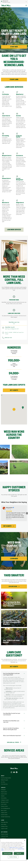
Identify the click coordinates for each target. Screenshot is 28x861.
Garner (2, 757)
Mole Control (3, 810)
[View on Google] (4, 508)
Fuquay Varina (23, 755)
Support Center (4, 828)
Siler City (10, 758)
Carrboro (7, 755)
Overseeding (3, 798)
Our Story (3, 782)
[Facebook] (16, 772)
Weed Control (4, 791)
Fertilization (3, 789)
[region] (13, 850)
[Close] (24, 840)
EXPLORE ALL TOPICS (13, 742)
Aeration (2, 796)
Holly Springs (13, 757)
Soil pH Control (4, 814)
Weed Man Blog (4, 822)
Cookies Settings (13, 856)
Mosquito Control (4, 802)
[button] (1, 513)
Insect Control (4, 793)
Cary (10, 755)
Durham (17, 755)
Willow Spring (24, 757)
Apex (3, 755)
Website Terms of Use (13, 847)
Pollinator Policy (4, 826)
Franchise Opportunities (6, 777)
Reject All (19, 853)
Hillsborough (7, 757)
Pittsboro (18, 758)
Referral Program (4, 780)
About (2, 775)
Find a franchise (4, 784)
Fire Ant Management (5, 808)
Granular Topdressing (5, 816)
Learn (2, 820)
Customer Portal (4, 836)
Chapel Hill (13, 755)
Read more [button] (8, 518)
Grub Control (3, 804)
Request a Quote (4, 834)
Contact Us (3, 838)
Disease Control (4, 806)
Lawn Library (3, 824)
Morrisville (18, 757)
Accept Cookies (7, 853)
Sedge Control (4, 812)
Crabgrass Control (5, 800)
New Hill (14, 758)
